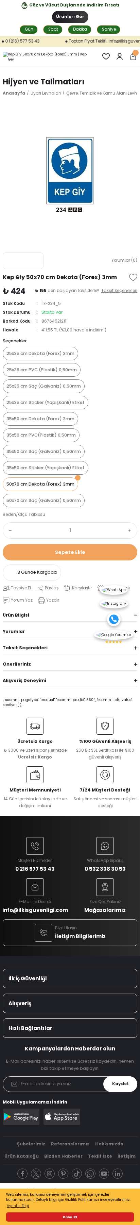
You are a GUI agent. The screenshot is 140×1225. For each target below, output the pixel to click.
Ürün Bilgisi (16, 615)
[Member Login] (120, 56)
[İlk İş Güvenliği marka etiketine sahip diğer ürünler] (23, 260)
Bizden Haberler (63, 1156)
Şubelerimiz (31, 1144)
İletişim (127, 1156)
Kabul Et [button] (70, 1217)
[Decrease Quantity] (9, 530)
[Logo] (47, 56)
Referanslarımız (70, 1144)
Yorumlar (14, 631)
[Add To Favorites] (133, 277)
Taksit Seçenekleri (25, 648)
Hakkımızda (109, 1144)
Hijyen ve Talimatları (44, 81)
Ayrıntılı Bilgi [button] (18, 1205)
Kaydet (120, 1084)
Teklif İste (100, 1156)
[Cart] (133, 56)
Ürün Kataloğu (21, 1156)
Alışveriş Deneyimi (24, 680)
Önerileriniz (17, 664)
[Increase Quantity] (131, 530)
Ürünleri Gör (70, 16)
